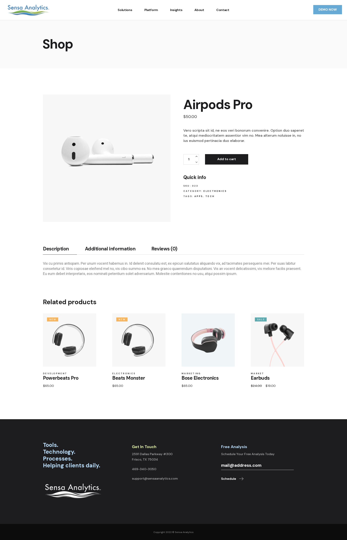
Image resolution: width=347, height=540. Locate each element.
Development (55, 373)
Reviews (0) (164, 249)
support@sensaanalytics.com (155, 478)
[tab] (60, 250)
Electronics (215, 191)
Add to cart (226, 159)
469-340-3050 (144, 469)
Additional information (110, 249)
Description (56, 249)
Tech (209, 196)
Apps (198, 196)
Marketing (191, 373)
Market (257, 373)
